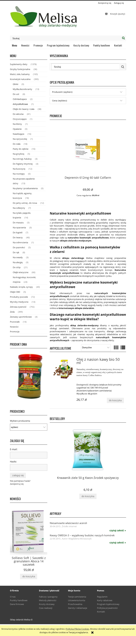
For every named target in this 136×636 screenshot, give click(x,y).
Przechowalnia (75, 604)
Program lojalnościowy (108, 604)
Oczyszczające (20, 118)
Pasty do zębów (20, 148)
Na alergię (18, 262)
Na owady (18, 257)
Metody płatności (47, 600)
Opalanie (17, 128)
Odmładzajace (20, 99)
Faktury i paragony (48, 596)
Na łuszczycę (19, 168)
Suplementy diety (18, 64)
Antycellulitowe (20, 104)
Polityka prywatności (107, 607)
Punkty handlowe (18, 600)
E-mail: (14, 449)
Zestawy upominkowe (21, 316)
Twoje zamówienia (77, 596)
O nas (13, 596)
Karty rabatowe (104, 600)
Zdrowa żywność (18, 306)
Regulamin (102, 596)
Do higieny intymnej (23, 163)
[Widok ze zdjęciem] (116, 347)
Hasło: (13, 461)
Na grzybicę (18, 153)
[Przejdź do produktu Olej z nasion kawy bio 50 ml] (63, 369)
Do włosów (18, 113)
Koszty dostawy (47, 604)
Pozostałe (15, 321)
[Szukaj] (123, 38)
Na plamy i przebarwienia (25, 188)
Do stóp (17, 267)
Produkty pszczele (19, 296)
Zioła (12, 311)
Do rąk (16, 252)
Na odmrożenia (20, 242)
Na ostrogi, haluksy (22, 158)
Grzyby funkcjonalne (20, 69)
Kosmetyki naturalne (20, 79)
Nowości (14, 326)
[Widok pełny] (123, 347)
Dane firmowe (17, 604)
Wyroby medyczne (19, 301)
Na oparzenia (19, 227)
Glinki (15, 84)
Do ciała (16, 143)
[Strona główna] (44, 18)
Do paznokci (19, 247)
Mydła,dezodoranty (22, 89)
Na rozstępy (19, 173)
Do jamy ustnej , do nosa (25, 202)
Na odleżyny (19, 207)
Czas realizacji (45, 607)
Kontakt (101, 611)
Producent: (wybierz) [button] (62, 91)
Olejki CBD (15, 291)
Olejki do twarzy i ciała (23, 109)
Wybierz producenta (20, 421)
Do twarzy (18, 237)
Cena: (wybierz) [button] (59, 100)
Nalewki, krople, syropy (21, 286)
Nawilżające (18, 133)
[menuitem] (14, 45)
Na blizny (17, 123)
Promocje (14, 331)
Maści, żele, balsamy (20, 74)
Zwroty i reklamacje (77, 607)
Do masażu (18, 222)
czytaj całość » (117, 530)
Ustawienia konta (76, 600)
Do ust (16, 94)
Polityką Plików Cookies (77, 628)
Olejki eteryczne (20, 272)
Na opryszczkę (20, 138)
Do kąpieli (17, 232)
